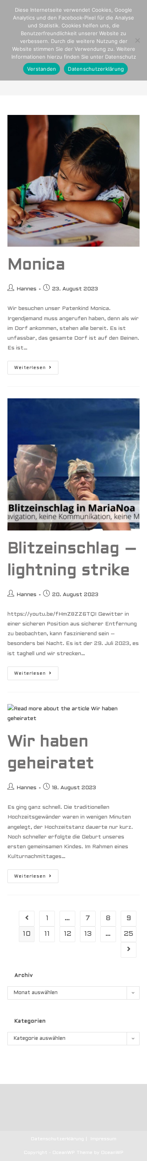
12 (67, 934)
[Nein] (137, 40)
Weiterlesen (36, 367)
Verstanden (41, 69)
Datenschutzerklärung (57, 1139)
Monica (36, 265)
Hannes (26, 289)
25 (128, 934)
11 (47, 934)
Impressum (103, 1139)
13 (88, 934)
